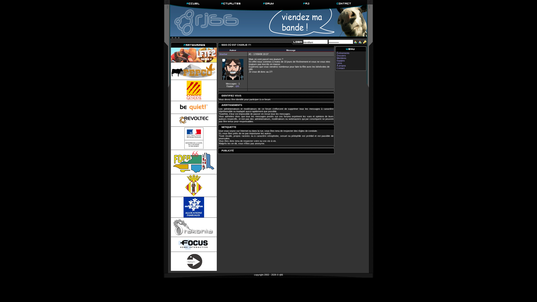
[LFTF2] (194, 55)
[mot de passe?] (364, 41)
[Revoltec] (194, 120)
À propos (341, 65)
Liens (339, 63)
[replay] (194, 261)
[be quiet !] (194, 107)
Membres (341, 58)
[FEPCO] (194, 71)
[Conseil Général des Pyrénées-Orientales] (194, 90)
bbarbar (223, 54)
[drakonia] (194, 227)
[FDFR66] (194, 162)
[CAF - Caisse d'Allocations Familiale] (194, 207)
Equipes (341, 60)
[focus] (194, 244)
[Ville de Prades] (194, 185)
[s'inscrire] (360, 41)
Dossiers (341, 55)
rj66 (237, 86)
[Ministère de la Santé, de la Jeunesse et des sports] (194, 138)
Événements (343, 53)
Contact (341, 68)
